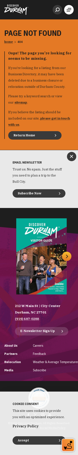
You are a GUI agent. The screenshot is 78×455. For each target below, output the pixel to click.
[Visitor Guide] (41, 256)
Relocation (12, 362)
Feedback (39, 354)
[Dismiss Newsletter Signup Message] (71, 156)
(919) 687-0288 (27, 319)
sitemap (21, 102)
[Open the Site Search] (57, 9)
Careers (38, 345)
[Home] (16, 10)
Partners (11, 354)
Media (8, 370)
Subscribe (39, 370)
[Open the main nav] (69, 9)
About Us (11, 345)
